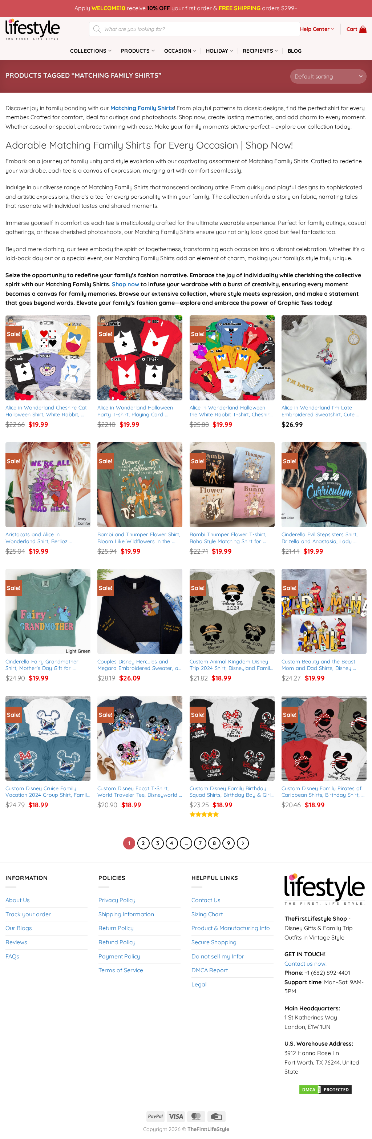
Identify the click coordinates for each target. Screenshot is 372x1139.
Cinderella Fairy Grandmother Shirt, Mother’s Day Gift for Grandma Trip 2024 (42, 665)
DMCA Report (209, 970)
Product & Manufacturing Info (230, 928)
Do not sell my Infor (217, 956)
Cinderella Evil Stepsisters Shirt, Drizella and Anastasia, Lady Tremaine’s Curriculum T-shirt (320, 538)
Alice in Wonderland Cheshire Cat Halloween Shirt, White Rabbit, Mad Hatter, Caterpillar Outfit (47, 411)
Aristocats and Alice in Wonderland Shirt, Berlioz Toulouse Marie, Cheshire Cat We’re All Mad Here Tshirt (41, 538)
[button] (357, 29)
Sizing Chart (207, 914)
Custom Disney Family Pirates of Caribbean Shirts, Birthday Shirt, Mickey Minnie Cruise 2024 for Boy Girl (324, 792)
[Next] (243, 843)
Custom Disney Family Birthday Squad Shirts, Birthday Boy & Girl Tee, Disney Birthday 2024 (231, 792)
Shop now (125, 284)
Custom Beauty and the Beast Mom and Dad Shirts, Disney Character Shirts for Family (319, 665)
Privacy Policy (117, 900)
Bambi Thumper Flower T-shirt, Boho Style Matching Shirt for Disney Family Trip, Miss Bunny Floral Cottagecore (229, 538)
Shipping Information (126, 914)
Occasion (177, 51)
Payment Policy (119, 956)
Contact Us (206, 900)
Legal (199, 984)
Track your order (28, 914)
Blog (295, 51)
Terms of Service (120, 970)
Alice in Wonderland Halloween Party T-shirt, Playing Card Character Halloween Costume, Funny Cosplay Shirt (136, 411)
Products (135, 51)
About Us (17, 900)
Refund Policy (117, 942)
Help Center (314, 29)
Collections (88, 51)
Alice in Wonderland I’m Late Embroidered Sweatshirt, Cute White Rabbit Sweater (319, 411)
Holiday (217, 51)
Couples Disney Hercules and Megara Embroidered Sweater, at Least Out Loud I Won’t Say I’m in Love (139, 665)
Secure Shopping (213, 942)
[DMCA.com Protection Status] (325, 1088)
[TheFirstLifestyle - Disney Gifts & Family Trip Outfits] (41, 29)
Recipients (258, 51)
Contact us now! (305, 963)
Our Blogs (18, 928)
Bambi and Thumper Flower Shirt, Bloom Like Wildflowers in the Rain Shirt (139, 538)
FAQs (12, 956)
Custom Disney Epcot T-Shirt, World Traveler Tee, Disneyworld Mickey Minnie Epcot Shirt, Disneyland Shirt (138, 792)
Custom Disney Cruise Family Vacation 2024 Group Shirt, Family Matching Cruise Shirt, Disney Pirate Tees (47, 792)
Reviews (16, 942)
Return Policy (116, 928)
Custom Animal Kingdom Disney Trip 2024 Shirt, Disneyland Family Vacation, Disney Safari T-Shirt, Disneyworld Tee (232, 665)
